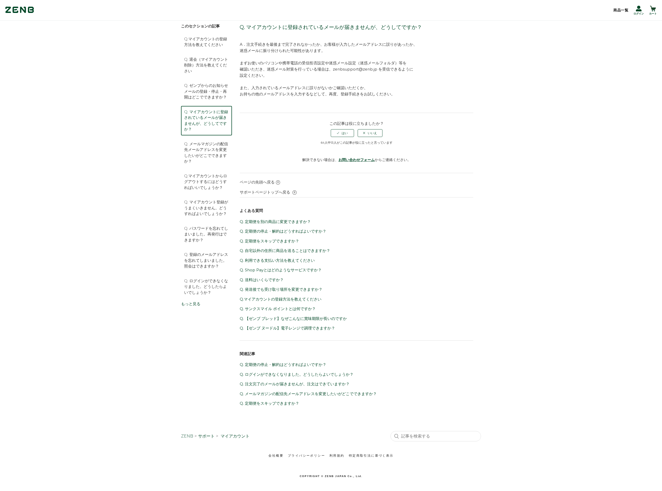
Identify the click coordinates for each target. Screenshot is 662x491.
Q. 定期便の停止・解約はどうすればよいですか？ (283, 231)
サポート (206, 436)
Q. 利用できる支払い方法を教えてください (277, 260)
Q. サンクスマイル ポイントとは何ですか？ (278, 308)
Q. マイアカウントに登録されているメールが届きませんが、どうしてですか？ (206, 120)
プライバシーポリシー (306, 455)
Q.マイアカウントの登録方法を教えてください (205, 41)
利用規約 (336, 455)
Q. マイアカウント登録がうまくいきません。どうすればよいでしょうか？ (206, 208)
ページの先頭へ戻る (257, 182)
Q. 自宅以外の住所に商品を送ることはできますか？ (285, 250)
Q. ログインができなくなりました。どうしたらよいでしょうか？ (206, 286)
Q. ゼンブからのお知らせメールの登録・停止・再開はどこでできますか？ (206, 91)
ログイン (639, 13)
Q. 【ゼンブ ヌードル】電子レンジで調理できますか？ (287, 328)
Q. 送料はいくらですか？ (262, 279)
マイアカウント (235, 436)
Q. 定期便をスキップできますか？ (269, 241)
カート (653, 13)
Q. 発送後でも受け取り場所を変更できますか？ (281, 289)
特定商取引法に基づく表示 (371, 455)
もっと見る (190, 303)
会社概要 (275, 455)
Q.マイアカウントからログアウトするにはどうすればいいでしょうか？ (205, 181)
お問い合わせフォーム (356, 159)
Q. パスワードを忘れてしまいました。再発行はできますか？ (206, 234)
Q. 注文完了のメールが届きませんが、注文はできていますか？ (295, 383)
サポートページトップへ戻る (265, 192)
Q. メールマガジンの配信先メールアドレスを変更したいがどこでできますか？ (206, 152)
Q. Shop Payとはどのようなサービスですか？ (281, 269)
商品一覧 (620, 10)
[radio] (342, 133)
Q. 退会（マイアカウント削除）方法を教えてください (206, 65)
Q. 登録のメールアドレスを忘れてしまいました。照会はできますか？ (206, 260)
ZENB (187, 436)
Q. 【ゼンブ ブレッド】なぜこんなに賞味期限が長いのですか (293, 318)
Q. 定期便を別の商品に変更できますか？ (275, 221)
